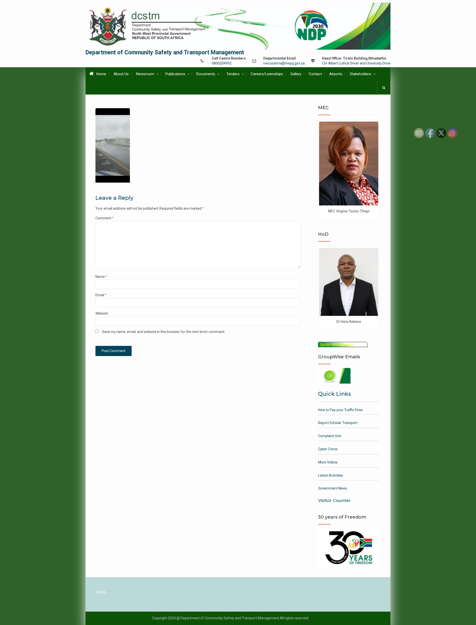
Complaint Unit (329, 436)
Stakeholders (360, 74)
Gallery (295, 74)
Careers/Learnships (267, 74)
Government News (332, 488)
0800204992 (222, 63)
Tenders (232, 74)
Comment (104, 218)
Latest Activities (330, 475)
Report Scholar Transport (337, 423)
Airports (335, 74)
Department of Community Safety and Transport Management (165, 52)
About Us (121, 74)
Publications (175, 74)
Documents (205, 74)
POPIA (100, 592)
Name (101, 277)
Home (101, 74)
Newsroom (145, 74)
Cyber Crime (327, 449)
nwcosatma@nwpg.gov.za (284, 63)
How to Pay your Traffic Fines (340, 410)
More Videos (328, 462)
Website (101, 313)
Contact (315, 74)
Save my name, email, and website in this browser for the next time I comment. (163, 332)
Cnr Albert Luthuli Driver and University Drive (356, 63)
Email (101, 295)
